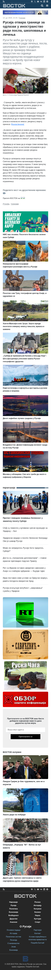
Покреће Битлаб (37, 943)
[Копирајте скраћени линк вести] (25, 193)
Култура (37, 919)
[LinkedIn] (44, 1)
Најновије (13, 902)
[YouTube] (38, 1)
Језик (13, 947)
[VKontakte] (41, 1)
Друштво (13, 919)
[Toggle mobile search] (42, 5)
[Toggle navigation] (46, 5)
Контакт (37, 933)
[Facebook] (32, 1)
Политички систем (13, 937)
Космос (37, 912)
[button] (47, 5)
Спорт (37, 922)
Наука (37, 915)
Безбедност (13, 915)
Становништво (13, 943)
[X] (35, 1)
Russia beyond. (17, 124)
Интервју (37, 905)
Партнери (38, 930)
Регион (38, 902)
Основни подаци (13, 930)
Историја (13, 933)
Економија (13, 912)
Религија (13, 940)
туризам (15, 204)
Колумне (37, 909)
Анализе (13, 922)
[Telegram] (47, 1)
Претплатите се (25, 737)
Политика (13, 909)
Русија (6, 204)
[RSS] (4, 1)
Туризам (22, 18)
